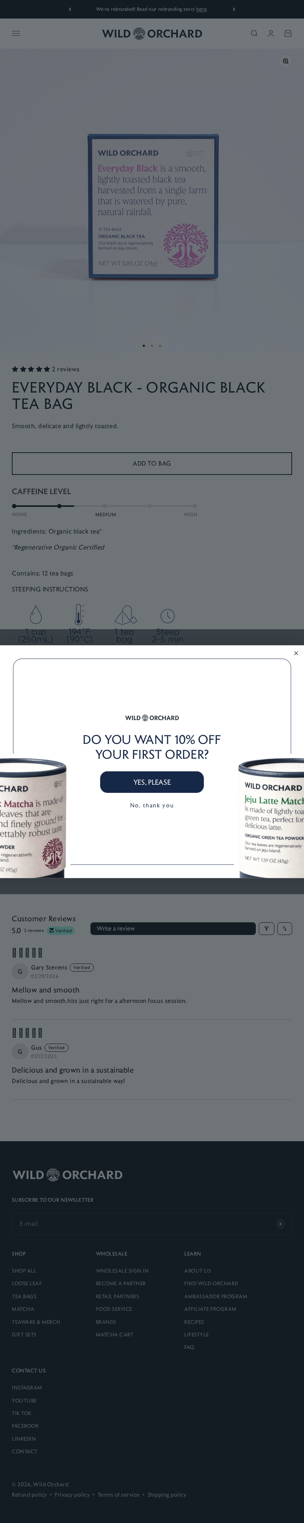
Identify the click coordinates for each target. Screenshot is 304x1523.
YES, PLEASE (152, 781)
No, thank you (152, 805)
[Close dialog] (296, 653)
